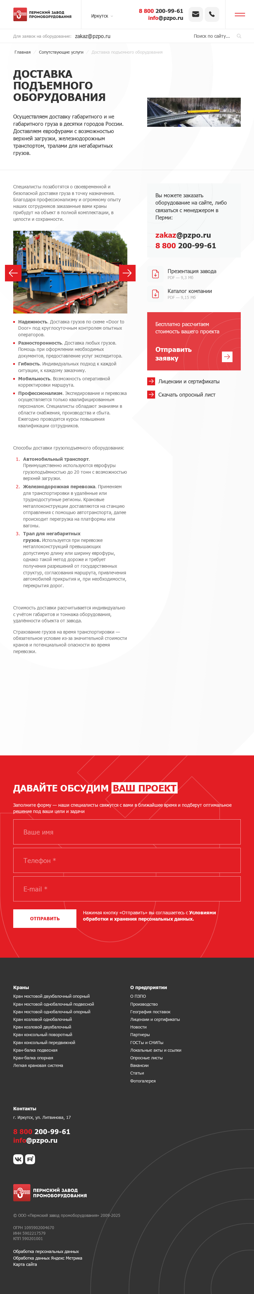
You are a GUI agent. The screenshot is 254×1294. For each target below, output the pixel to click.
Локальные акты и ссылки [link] (155, 1050)
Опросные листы (146, 1057)
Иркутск (99, 16)
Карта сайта (25, 1264)
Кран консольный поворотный (42, 1034)
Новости (138, 1027)
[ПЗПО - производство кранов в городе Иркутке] (42, 14)
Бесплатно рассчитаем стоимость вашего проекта (187, 341)
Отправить (45, 918)
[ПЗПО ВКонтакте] (18, 1159)
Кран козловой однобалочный (42, 1019)
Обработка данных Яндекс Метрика (47, 1258)
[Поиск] (239, 36)
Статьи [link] (137, 1073)
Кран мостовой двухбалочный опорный (51, 996)
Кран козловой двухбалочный (42, 1027)
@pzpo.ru (165, 18)
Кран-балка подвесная (35, 1050)
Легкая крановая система (38, 1065)
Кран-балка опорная (33, 1057)
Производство (144, 1004)
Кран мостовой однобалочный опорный (51, 1011)
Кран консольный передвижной (44, 1042)
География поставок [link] (150, 1011)
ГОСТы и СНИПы (146, 1042)
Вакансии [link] (139, 1065)
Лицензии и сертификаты (155, 1019)
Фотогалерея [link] (143, 1080)
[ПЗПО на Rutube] (30, 1159)
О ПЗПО (138, 996)
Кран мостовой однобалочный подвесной (53, 1004)
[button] (67, 304)
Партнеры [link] (140, 1034)
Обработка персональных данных (46, 1251)
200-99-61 (161, 11)
